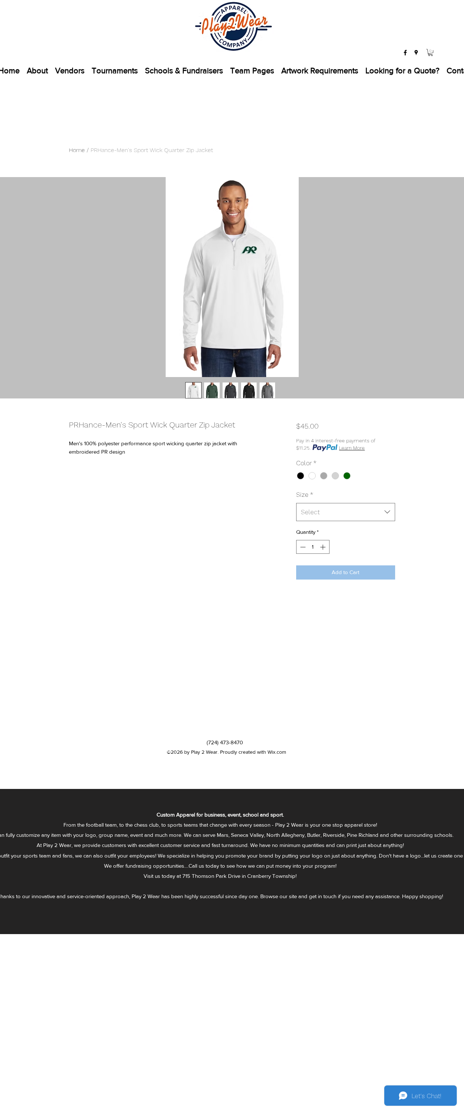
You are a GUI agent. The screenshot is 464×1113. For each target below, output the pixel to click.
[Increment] (323, 547)
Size (304, 494)
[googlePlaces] (416, 52)
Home (77, 150)
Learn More (352, 448)
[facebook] (405, 52)
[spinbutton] (313, 547)
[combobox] (345, 512)
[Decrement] (302, 547)
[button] (430, 52)
